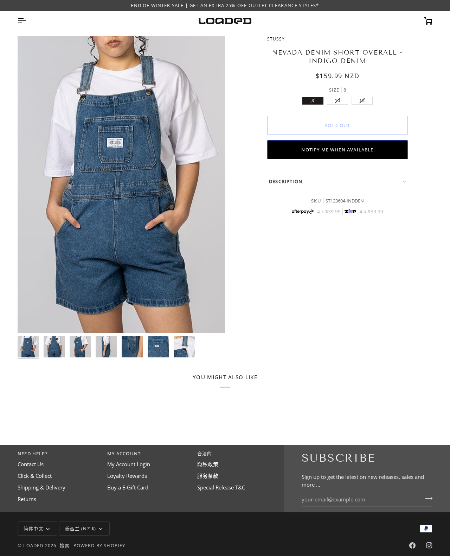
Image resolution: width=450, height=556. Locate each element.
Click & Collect (35, 476)
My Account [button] (124, 453)
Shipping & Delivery (41, 487)
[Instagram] (429, 545)
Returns (27, 499)
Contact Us (31, 464)
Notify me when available (337, 149)
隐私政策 (207, 464)
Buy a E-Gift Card (127, 487)
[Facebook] (412, 545)
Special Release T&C (221, 487)
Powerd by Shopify (99, 545)
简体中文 (34, 528)
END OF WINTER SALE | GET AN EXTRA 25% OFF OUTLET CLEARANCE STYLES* (225, 5)
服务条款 (207, 476)
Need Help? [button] (33, 453)
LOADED (33, 545)
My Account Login (128, 464)
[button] (337, 181)
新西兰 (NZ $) (80, 528)
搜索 (65, 545)
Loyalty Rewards (127, 476)
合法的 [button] (204, 453)
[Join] (426, 498)
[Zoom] (31, 319)
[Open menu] (28, 21)
